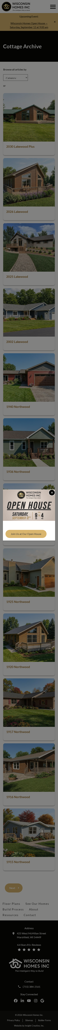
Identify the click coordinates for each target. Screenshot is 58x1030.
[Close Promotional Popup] (52, 492)
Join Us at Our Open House (26, 533)
